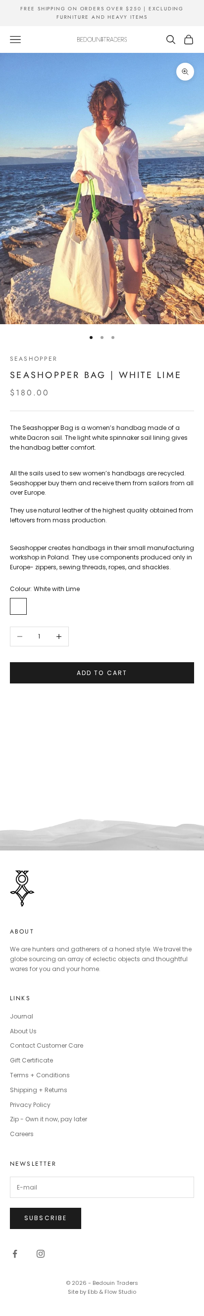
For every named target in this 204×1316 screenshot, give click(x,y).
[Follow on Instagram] (41, 1254)
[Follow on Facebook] (15, 1254)
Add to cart (102, 673)
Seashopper (34, 358)
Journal (21, 1016)
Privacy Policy (30, 1105)
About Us (23, 1031)
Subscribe (45, 1218)
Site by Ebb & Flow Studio (102, 1292)
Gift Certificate (31, 1060)
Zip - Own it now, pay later (48, 1119)
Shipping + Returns (38, 1090)
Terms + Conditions (40, 1075)
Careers (22, 1134)
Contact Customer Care (46, 1045)
